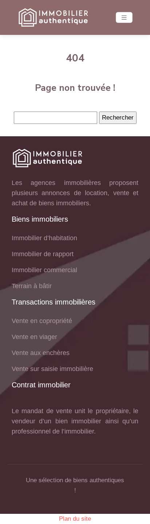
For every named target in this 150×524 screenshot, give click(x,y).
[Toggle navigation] (124, 17)
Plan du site (75, 518)
